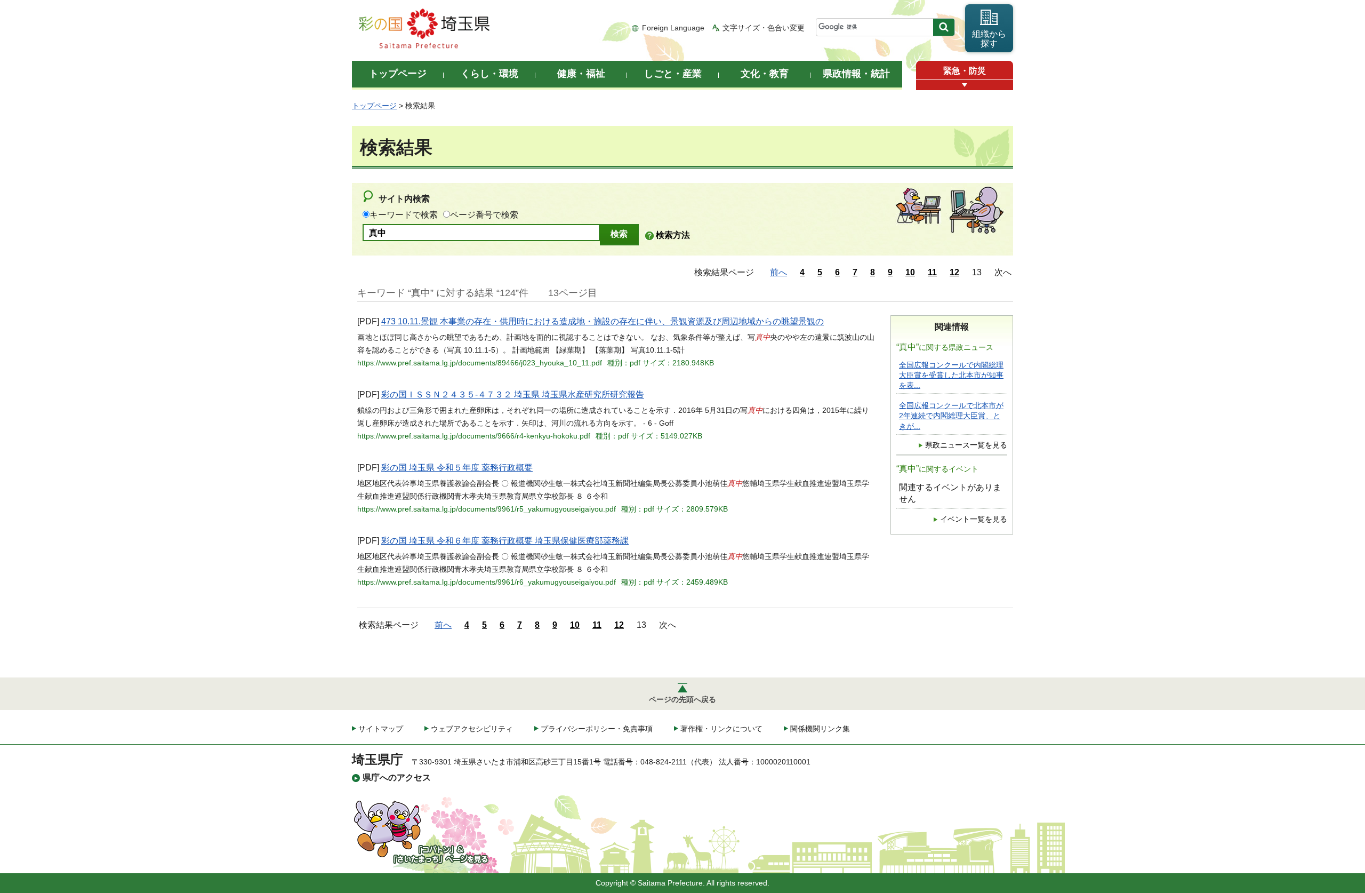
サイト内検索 (404, 198)
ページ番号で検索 (484, 214)
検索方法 (673, 235)
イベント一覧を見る (973, 519)
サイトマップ (380, 728)
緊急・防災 (964, 70)
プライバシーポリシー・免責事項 (597, 728)
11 (932, 272)
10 (910, 272)
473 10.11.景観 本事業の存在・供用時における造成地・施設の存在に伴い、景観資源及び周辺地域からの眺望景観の (602, 321)
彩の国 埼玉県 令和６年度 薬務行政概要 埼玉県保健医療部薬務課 (505, 540)
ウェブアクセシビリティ (472, 728)
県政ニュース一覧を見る (966, 445)
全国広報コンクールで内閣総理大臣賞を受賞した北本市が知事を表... (951, 375)
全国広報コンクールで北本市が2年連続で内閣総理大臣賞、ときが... (951, 416)
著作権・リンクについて (721, 728)
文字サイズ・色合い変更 (763, 27)
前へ (778, 272)
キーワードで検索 (404, 214)
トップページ (374, 105)
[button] (964, 85)
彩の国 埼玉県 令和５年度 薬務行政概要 (457, 467)
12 (954, 272)
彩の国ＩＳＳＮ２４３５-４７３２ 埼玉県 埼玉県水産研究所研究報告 (512, 394)
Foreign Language (673, 27)
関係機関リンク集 (820, 728)
